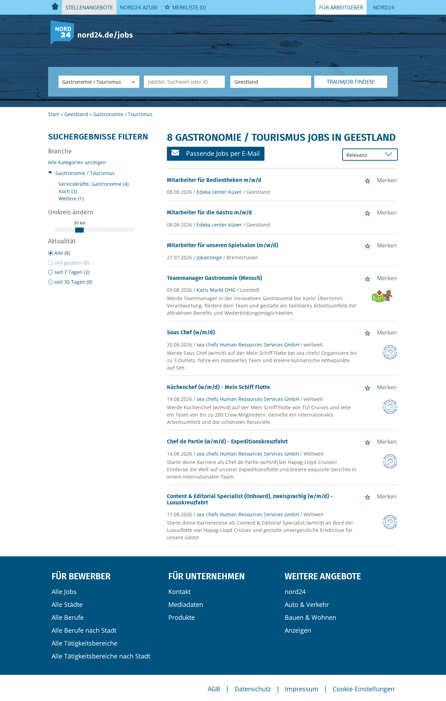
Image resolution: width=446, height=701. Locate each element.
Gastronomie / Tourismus (85, 173)
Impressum (301, 689)
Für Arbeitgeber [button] (341, 7)
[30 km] (79, 230)
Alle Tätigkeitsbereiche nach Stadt (101, 656)
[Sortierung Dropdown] (390, 155)
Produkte (181, 617)
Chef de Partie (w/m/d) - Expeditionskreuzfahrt (227, 441)
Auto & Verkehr (307, 604)
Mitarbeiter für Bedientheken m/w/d (214, 180)
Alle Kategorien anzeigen (77, 162)
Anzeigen (298, 630)
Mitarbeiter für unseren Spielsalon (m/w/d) (222, 245)
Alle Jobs (64, 591)
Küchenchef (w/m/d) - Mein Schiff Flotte (218, 387)
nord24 (295, 591)
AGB (214, 689)
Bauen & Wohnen (310, 617)
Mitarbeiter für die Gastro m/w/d (209, 212)
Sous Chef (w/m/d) (191, 332)
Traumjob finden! (351, 81)
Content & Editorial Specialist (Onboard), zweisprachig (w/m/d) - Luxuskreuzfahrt (250, 499)
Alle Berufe (68, 617)
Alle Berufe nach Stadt (84, 630)
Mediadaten (185, 604)
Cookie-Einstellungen (363, 689)
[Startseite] (94, 32)
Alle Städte (67, 604)
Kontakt (179, 591)
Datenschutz (252, 689)
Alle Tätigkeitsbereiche (84, 643)
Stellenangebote (89, 7)
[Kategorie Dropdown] (132, 82)
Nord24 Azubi (138, 7)
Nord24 (383, 7)
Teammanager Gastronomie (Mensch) (214, 278)
